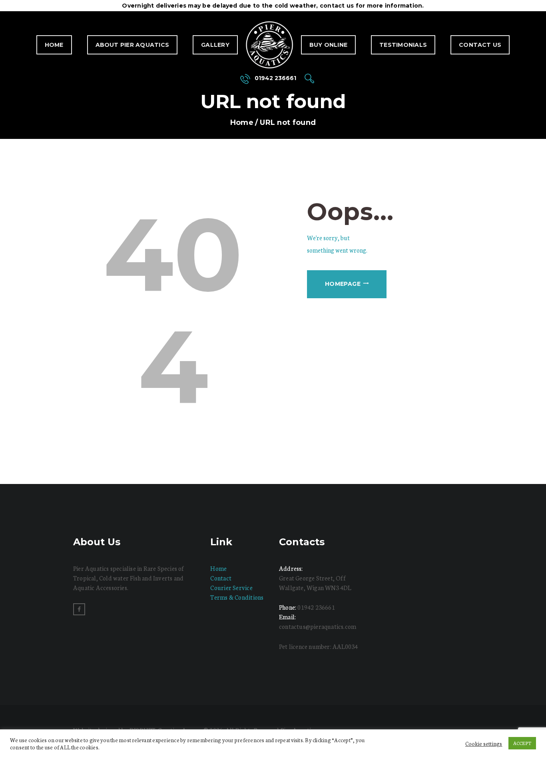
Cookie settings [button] (483, 743)
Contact (220, 578)
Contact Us (480, 44)
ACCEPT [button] (522, 743)
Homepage (343, 283)
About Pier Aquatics (132, 44)
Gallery (215, 44)
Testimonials (403, 44)
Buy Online (328, 44)
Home (54, 44)
